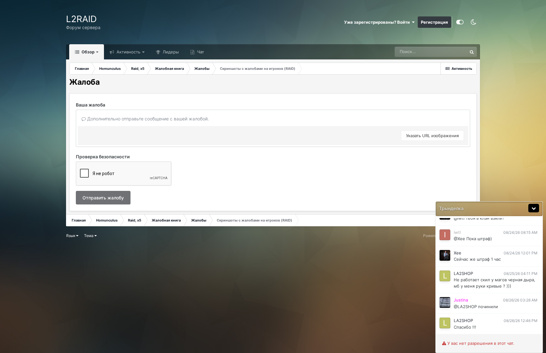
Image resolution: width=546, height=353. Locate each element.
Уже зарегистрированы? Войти (378, 22)
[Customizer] (460, 22)
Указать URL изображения (432, 135)
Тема (89, 235)
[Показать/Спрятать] (533, 208)
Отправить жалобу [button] (103, 197)
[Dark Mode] (473, 22)
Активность (127, 51)
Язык (71, 235)
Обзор (87, 51)
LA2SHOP (463, 273)
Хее (457, 252)
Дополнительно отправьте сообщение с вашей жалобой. (147, 118)
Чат (200, 51)
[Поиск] (472, 52)
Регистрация (434, 22)
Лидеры (170, 51)
